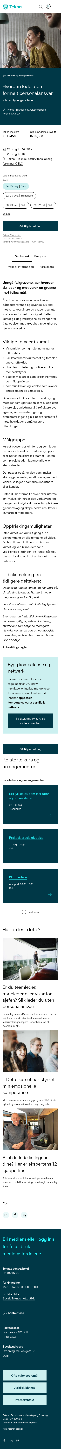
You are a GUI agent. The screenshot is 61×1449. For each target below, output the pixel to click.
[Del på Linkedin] (24, 1215)
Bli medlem (14, 1239)
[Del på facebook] (15, 1215)
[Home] (12, 6)
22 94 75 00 (11, 1273)
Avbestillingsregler (15, 647)
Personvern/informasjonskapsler (20, 1422)
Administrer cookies (13, 1428)
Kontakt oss (16, 1313)
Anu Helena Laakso (20, 241)
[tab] (22, 256)
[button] (41, 6)
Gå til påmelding (30, 226)
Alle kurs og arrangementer (20, 75)
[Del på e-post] (6, 1215)
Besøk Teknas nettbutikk (19, 1298)
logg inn (45, 1239)
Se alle (6, 213)
